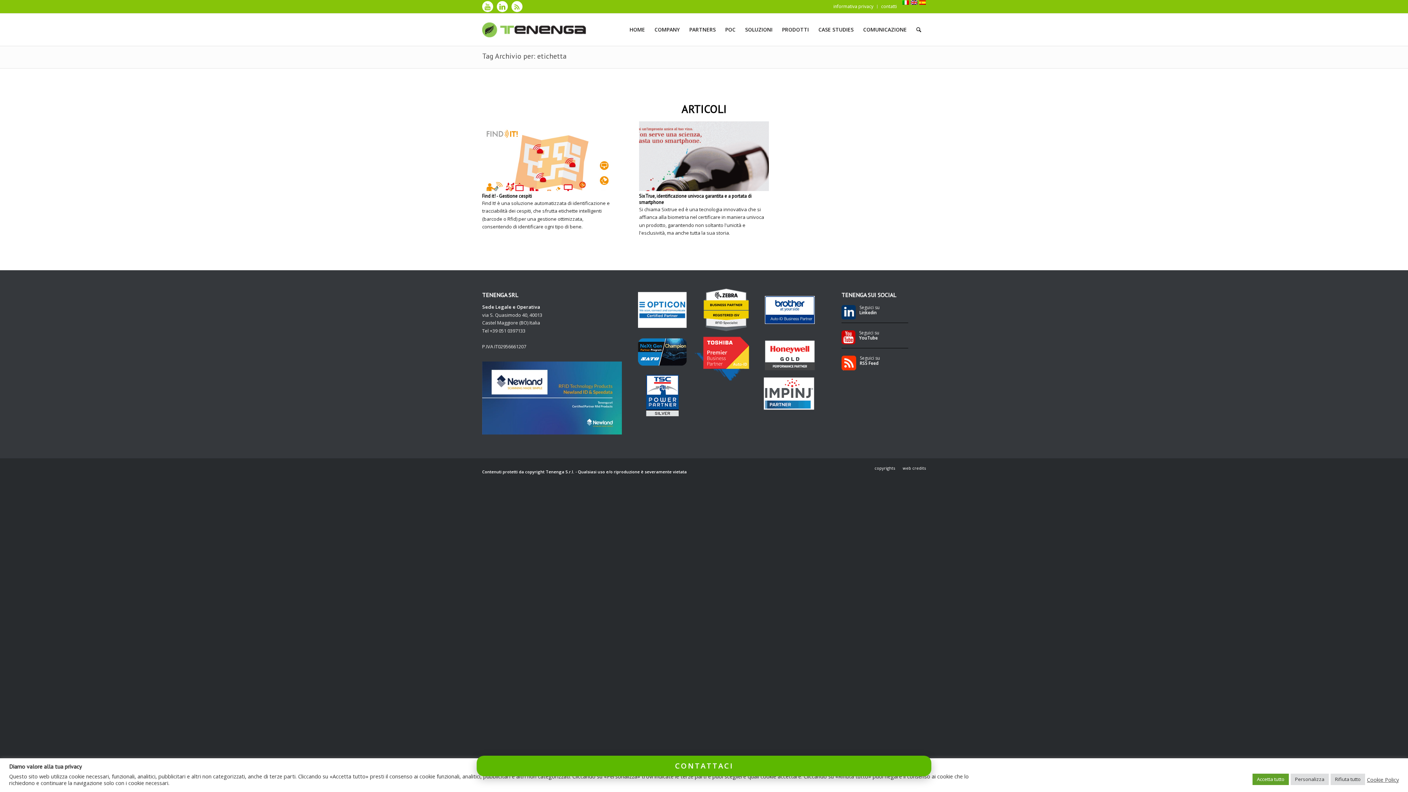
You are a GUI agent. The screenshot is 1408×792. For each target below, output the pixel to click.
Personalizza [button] (1309, 779)
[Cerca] (919, 30)
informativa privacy (853, 6)
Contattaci (704, 766)
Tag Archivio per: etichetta (524, 56)
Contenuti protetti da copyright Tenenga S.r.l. (528, 471)
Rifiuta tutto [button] (1348, 779)
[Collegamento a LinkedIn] (502, 6)
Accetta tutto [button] (1270, 779)
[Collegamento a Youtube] (487, 6)
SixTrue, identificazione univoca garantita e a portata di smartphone (695, 199)
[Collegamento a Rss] (516, 6)
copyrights (884, 468)
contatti (889, 6)
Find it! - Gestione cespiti (507, 196)
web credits (914, 468)
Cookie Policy (1383, 779)
